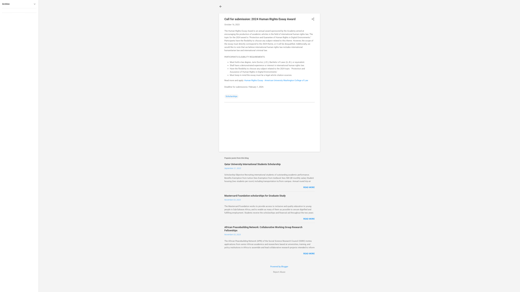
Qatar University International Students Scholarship (252, 164)
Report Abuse (279, 272)
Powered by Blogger (279, 266)
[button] (313, 19)
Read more (309, 187)
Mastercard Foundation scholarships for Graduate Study (255, 195)
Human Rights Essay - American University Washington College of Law (276, 80)
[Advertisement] (330, 53)
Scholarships (231, 96)
